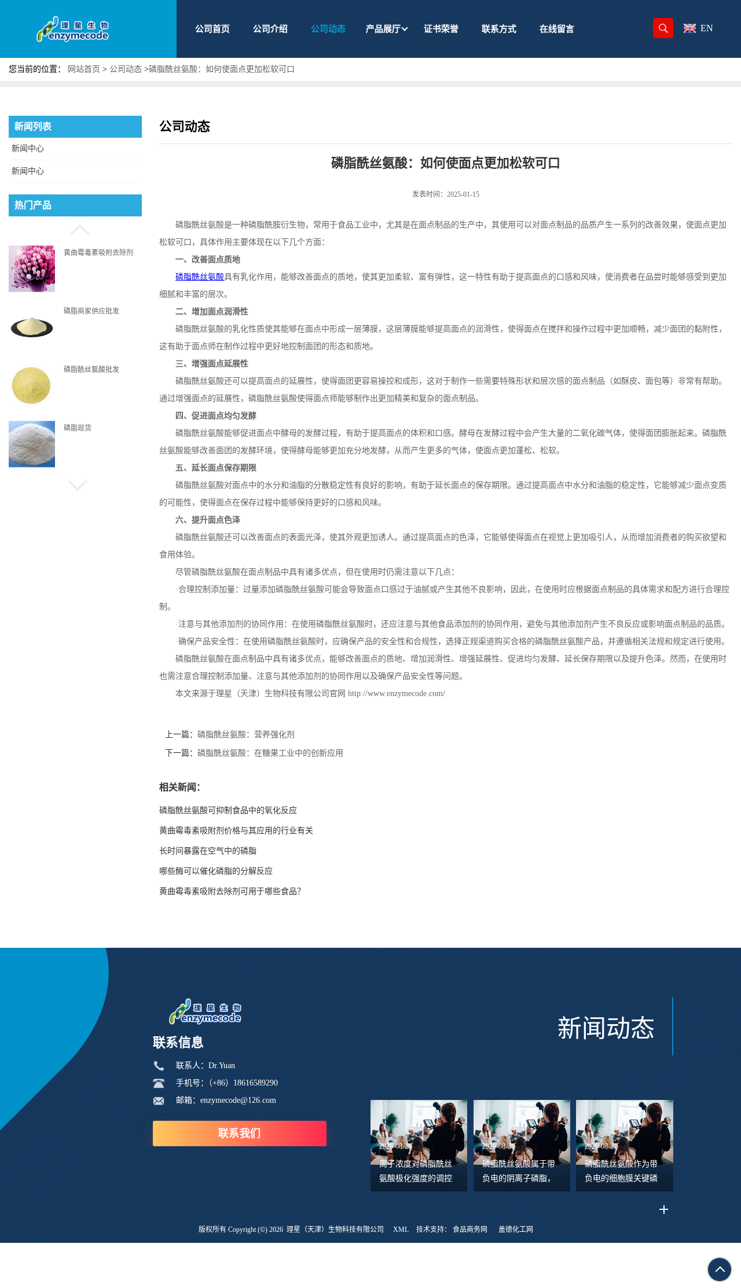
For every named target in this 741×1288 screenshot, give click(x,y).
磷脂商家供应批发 (91, 311)
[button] (75, 228)
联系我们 (239, 1133)
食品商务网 (470, 1230)
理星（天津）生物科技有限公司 (335, 1230)
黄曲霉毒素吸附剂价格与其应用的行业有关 (236, 830)
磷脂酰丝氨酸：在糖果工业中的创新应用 (270, 753)
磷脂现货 (77, 428)
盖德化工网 (515, 1230)
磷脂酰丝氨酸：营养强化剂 (246, 734)
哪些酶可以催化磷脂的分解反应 (216, 871)
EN (706, 28)
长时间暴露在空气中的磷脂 (207, 851)
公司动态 (125, 69)
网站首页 (84, 69)
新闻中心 (28, 148)
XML (401, 1230)
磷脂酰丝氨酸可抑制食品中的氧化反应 (228, 810)
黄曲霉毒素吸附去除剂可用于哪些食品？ (232, 891)
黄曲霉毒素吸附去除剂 (98, 252)
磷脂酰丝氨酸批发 (91, 370)
